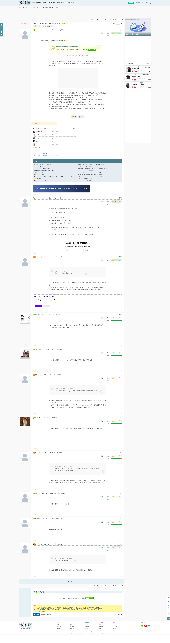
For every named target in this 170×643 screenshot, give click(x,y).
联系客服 (72, 628)
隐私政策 (115, 628)
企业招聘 (101, 625)
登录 (143, 2)
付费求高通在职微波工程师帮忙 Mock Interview (46, 170)
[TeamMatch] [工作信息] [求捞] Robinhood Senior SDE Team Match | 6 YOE (53, 176)
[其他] (35, 23)
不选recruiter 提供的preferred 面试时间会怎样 (90, 176)
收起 (74, 128)
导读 (33, 3)
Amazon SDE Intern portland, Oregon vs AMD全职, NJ (92, 172)
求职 (54, 3)
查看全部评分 (36, 147)
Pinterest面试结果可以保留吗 (85, 178)
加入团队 (72, 626)
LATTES (37, 349)
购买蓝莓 (87, 626)
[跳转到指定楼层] (121, 23)
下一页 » (71, 581)
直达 (114, 23)
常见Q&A (59, 626)
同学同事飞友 (63, 607)
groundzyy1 (38, 314)
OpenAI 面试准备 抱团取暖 (84, 180)
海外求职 (28, 7)
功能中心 (45, 3)
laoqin (36, 518)
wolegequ (38, 138)
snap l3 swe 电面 (38, 166)
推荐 (120, 198)
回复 (36, 194)
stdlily (37, 141)
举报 (120, 194)
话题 (50, 3)
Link (38, 592)
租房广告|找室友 (95, 607)
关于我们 (72, 625)
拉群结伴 (75, 607)
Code (43, 592)
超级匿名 (49, 610)
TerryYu (38, 144)
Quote (41, 592)
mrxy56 (37, 30)
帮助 (62, 3)
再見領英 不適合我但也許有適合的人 (43, 164)
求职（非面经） (36, 7)
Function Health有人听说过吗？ (42, 168)
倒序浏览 (62, 30)
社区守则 (115, 626)
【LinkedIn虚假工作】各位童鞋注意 (51, 7)
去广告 (86, 628)
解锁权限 (38, 3)
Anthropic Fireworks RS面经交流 (86, 170)
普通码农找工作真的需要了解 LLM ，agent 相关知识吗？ (92, 168)
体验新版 (131, 2)
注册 (147, 2)
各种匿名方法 (44, 611)
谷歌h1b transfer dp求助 (40, 180)
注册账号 (83, 49)
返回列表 (93, 19)
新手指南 (59, 625)
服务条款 (115, 625)
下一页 (120, 19)
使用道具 (114, 194)
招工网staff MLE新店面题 (84, 166)
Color (36, 592)
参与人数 (36, 128)
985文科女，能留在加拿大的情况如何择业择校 (90, 174)
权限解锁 (138, 2)
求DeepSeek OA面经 (39, 174)
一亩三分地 (19, 7)
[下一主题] (112, 23)
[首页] (25, 2)
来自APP (51, 198)
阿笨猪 (36, 417)
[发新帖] (22, 19)
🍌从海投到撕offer (38, 178)
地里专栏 (101, 626)
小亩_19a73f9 (39, 131)
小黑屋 (58, 628)
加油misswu (38, 493)
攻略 (58, 3)
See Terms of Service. (102, 633)
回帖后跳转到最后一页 (47, 614)
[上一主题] (110, 23)
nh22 (36, 198)
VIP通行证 (87, 625)
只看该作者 (55, 30)
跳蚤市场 (86, 607)
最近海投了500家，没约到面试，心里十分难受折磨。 (91, 164)
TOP (169, 618)
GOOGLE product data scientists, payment (45, 172)
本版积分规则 (118, 614)
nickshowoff (39, 135)
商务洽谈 (101, 628)
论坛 (23, 7)
